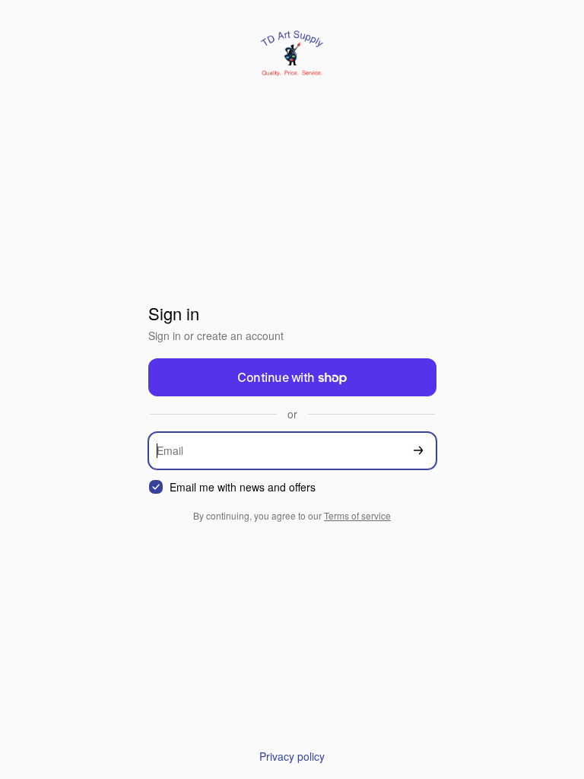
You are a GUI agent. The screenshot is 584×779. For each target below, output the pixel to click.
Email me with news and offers (243, 487)
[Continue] (418, 450)
